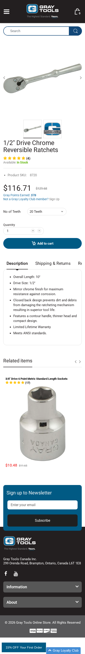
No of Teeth (11, 212)
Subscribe (42, 520)
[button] (16, 158)
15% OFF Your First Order (24, 647)
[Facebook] (5, 573)
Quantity (9, 225)
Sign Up (54, 199)
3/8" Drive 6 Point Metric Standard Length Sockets (36, 378)
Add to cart (45, 243)
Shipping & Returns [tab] (53, 263)
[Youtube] (15, 573)
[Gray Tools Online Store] (42, 11)
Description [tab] (17, 263)
